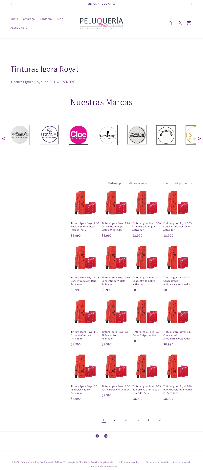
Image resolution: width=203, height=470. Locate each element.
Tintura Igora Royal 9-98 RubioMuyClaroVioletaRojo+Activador (177, 390)
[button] (61, 18)
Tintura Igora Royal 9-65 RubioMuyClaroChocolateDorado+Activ (146, 390)
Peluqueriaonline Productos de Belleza (42, 461)
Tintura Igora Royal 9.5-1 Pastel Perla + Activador (116, 388)
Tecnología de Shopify (75, 461)
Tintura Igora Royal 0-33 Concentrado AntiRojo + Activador (85, 281)
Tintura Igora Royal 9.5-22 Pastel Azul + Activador (115, 335)
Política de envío (182, 462)
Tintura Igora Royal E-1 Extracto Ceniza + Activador (84, 335)
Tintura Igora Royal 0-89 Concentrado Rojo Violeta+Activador (116, 227)
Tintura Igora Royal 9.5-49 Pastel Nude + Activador (84, 390)
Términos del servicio (157, 462)
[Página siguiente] (159, 419)
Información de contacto (103, 466)
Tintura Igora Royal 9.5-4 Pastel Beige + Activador (146, 333)
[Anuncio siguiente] (191, 4)
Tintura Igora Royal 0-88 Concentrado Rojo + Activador (146, 227)
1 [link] (103, 419)
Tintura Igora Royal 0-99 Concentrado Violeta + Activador (116, 281)
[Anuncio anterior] (11, 4)
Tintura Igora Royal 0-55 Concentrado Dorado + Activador (177, 227)
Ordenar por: (116, 183)
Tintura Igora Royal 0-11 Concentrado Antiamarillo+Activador (177, 335)
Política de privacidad (102, 462)
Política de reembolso (130, 462)
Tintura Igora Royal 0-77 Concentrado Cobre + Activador (146, 281)
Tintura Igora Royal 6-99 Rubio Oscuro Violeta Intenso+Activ (85, 227)
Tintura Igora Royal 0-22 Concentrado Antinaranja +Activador (177, 281)
